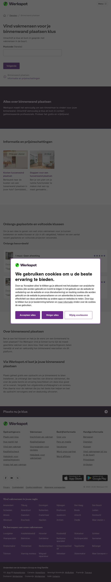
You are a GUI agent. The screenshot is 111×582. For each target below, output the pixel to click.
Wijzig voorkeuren (78, 315)
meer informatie (65, 301)
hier (92, 298)
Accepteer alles (28, 315)
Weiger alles (52, 315)
